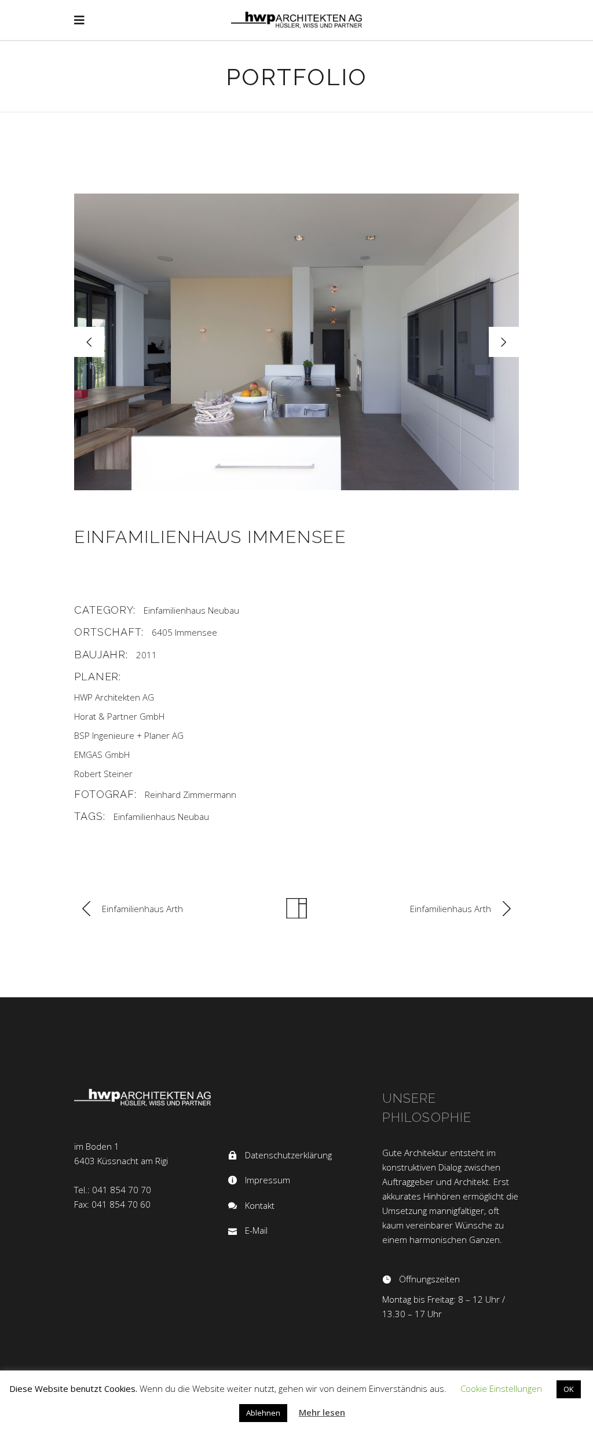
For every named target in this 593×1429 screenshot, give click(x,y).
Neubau (223, 610)
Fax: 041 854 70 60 (112, 1204)
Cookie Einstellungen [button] (501, 1388)
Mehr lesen (322, 1412)
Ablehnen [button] (263, 1413)
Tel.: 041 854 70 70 (112, 1189)
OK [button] (568, 1389)
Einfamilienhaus (175, 610)
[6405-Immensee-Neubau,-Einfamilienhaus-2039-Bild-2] (296, 342)
